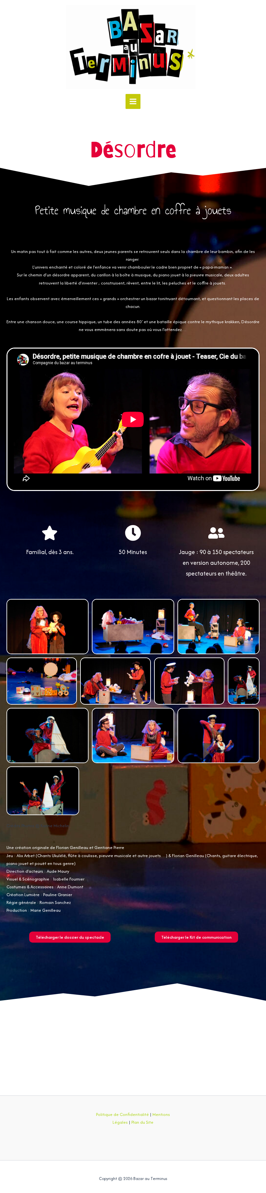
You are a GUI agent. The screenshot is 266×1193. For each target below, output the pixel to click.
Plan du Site (142, 1122)
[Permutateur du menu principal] (133, 101)
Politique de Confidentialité (122, 1114)
